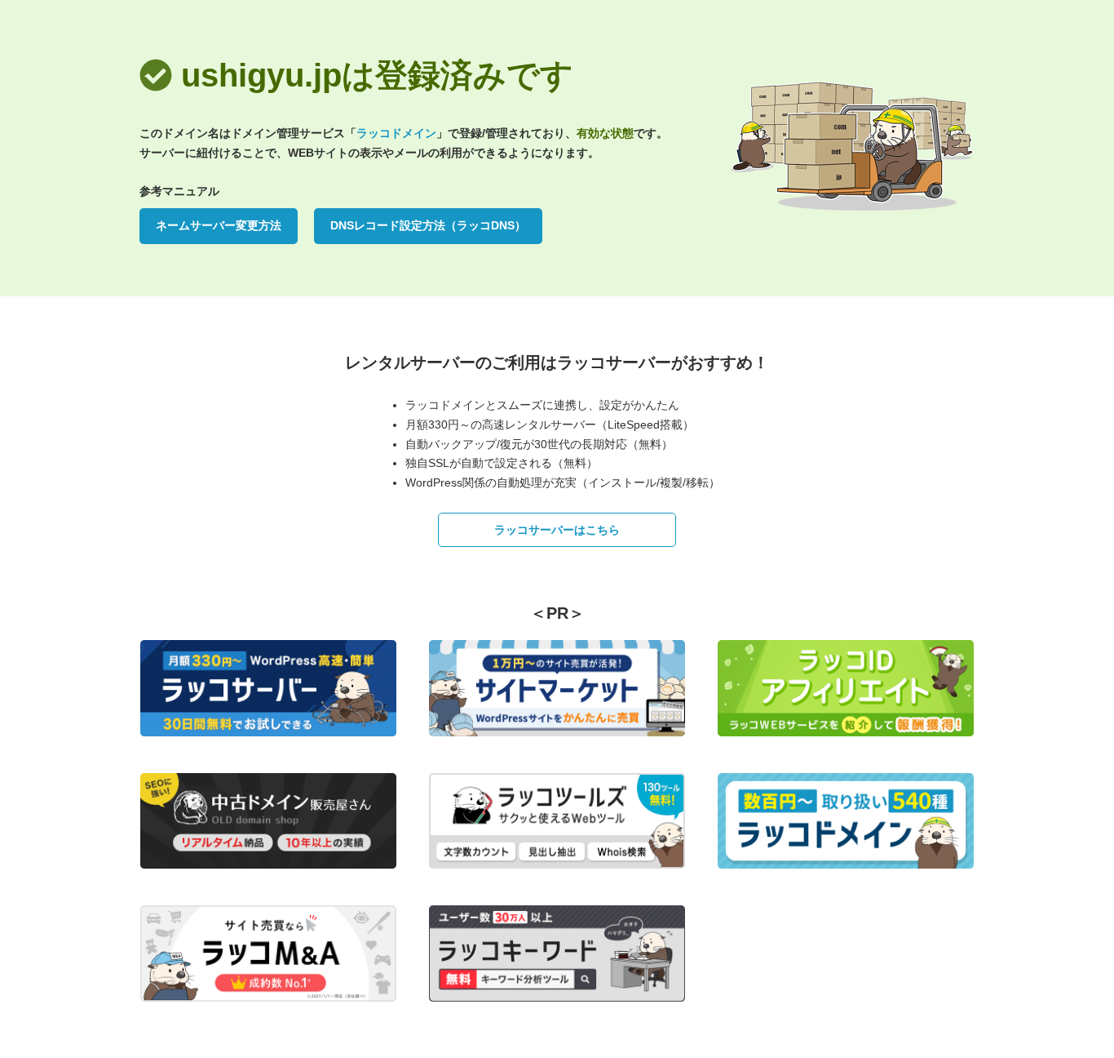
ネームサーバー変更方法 (218, 225)
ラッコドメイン (396, 133)
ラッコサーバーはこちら (557, 529)
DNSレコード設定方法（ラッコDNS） (428, 225)
